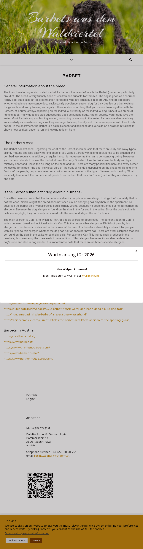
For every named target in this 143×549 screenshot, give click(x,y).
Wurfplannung (91, 275)
